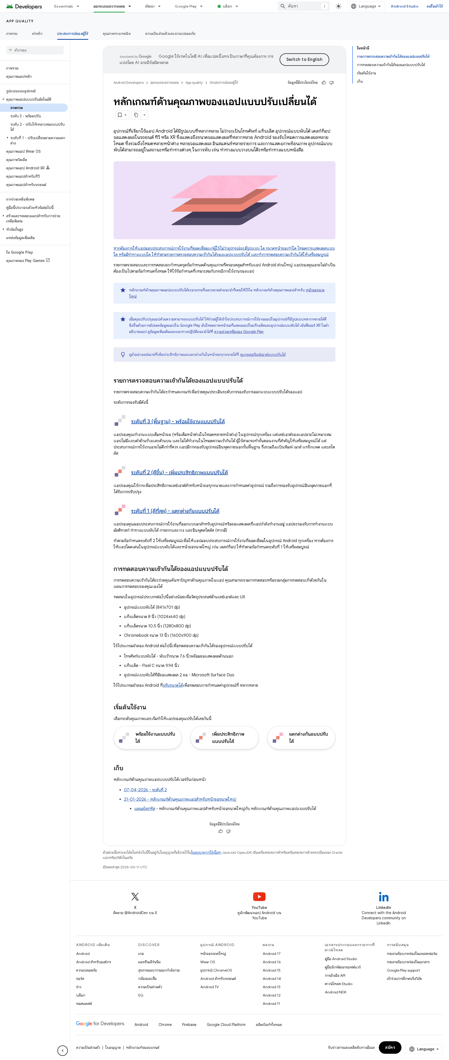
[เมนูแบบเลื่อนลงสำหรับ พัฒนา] (162, 6)
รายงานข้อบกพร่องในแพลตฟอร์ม (412, 953)
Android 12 (272, 995)
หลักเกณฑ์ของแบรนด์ (142, 1047)
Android (83, 953)
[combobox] (304, 6)
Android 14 (272, 978)
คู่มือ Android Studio (341, 958)
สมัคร (390, 1047)
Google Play (186, 6)
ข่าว (78, 987)
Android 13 (271, 987)
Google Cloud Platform (226, 1024)
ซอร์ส (80, 978)
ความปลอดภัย (86, 970)
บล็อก (227, 6)
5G (140, 995)
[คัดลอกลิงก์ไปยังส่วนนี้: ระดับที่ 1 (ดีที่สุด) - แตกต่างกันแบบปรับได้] (224, 511)
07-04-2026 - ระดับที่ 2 (145, 790)
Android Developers (129, 82)
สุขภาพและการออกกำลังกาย (159, 970)
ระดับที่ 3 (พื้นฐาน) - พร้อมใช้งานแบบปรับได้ (178, 421)
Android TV (209, 987)
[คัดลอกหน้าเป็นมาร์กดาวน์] (136, 115)
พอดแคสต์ (84, 1003)
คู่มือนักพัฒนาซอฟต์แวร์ (343, 967)
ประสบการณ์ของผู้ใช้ (72, 33)
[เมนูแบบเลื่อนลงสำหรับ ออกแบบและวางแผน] (132, 6)
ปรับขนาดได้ (173, 685)
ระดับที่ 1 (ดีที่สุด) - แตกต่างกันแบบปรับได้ (175, 511)
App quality (20, 21)
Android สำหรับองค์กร (93, 962)
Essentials (63, 6)
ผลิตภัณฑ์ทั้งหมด (269, 1024)
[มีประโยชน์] (324, 83)
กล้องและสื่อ (147, 978)
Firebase (189, 1024)
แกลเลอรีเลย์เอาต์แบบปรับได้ (264, 354)
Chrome (165, 1024)
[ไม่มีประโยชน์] (331, 83)
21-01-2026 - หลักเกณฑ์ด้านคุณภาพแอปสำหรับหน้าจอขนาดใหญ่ (180, 799)
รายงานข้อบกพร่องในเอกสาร (408, 962)
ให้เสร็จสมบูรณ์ (316, 254)
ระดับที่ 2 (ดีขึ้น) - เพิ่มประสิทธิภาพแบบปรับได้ (179, 472)
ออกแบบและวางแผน (109, 6)
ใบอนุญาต (113, 1047)
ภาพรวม (12, 33)
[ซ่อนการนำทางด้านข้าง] (62, 1050)
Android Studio (404, 6)
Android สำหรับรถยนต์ (218, 978)
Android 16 (272, 962)
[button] (34, 99)
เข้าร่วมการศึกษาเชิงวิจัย (404, 978)
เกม (141, 953)
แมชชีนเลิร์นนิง (149, 962)
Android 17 (272, 953)
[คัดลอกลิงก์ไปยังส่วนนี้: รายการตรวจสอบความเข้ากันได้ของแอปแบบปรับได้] (248, 381)
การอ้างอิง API (335, 975)
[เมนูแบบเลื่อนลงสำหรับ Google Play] (204, 6)
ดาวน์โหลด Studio (338, 983)
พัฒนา (150, 6)
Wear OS (207, 962)
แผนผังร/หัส (144, 808)
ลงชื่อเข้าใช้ (435, 6)
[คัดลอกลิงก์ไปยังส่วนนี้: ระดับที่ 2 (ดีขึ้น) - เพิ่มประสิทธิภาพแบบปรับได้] (233, 473)
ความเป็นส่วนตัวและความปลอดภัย (170, 33)
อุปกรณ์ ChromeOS (216, 970)
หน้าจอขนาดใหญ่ (213, 953)
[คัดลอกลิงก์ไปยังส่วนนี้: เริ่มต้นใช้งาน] (151, 708)
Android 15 (272, 970)
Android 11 (271, 1003)
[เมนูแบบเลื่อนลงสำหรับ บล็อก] (239, 6)
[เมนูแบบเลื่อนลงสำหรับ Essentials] (80, 6)
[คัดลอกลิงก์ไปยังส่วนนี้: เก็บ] (128, 769)
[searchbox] (35, 50)
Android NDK (335, 992)
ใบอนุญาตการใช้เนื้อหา (206, 852)
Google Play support (403, 970)
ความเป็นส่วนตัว (150, 987)
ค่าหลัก (37, 33)
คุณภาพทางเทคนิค (117, 33)
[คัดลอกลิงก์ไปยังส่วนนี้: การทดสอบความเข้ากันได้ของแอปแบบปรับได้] (233, 569)
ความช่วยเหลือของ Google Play (239, 331)
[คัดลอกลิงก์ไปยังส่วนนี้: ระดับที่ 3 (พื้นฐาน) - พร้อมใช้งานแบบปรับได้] (230, 422)
